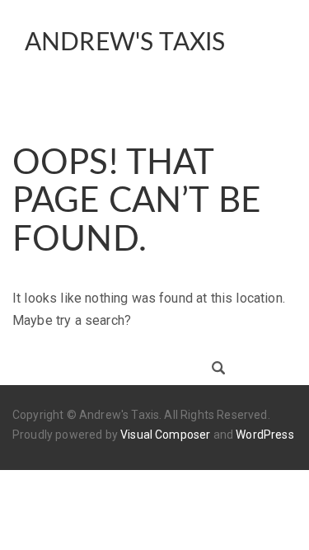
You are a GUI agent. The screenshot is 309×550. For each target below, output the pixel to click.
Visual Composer (165, 434)
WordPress (264, 434)
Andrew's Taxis (125, 43)
